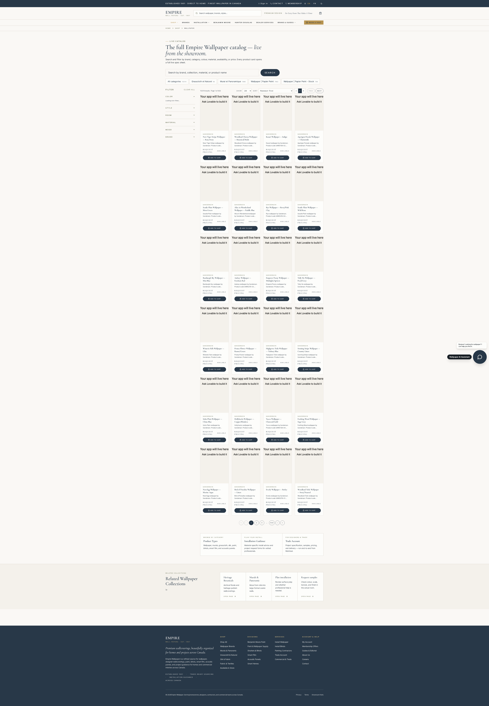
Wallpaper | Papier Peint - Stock (301, 81)
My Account (307, 642)
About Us (306, 655)
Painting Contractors (283, 651)
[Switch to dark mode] (321, 4)
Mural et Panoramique (233, 81)
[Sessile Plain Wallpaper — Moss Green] (214, 183)
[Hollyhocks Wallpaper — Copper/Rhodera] (246, 395)
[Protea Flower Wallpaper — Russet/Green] (246, 324)
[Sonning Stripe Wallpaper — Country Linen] (309, 324)
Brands (186, 22)
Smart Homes (253, 663)
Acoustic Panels (254, 659)
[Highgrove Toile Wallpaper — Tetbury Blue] (277, 324)
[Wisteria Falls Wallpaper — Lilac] (214, 324)
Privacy (298, 695)
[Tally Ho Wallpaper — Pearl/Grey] (309, 254)
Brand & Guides (286, 22)
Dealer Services (265, 22)
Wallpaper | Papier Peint (264, 81)
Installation (200, 22)
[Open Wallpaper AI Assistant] (480, 357)
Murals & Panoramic (228, 651)
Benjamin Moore (222, 22)
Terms (306, 695)
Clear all (189, 90)
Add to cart (215, 158)
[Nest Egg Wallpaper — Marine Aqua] (214, 465)
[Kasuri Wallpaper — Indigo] (277, 113)
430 (272, 522)
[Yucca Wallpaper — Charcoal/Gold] (277, 395)
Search (270, 72)
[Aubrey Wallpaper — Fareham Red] (246, 254)
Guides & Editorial (309, 651)
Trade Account (281, 655)
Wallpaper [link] (189, 28)
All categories (177, 81)
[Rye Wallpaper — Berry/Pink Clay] (277, 183)
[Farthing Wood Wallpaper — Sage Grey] (309, 395)
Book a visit (315, 22)
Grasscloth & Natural (228, 655)
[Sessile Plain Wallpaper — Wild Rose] (309, 183)
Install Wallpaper (281, 642)
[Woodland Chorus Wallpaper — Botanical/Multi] (246, 113)
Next (319, 91)
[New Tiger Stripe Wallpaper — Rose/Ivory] (214, 113)
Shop (173, 22)
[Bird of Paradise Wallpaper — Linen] (246, 465)
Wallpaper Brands (227, 646)
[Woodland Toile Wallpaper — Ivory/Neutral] (309, 465)
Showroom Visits (317, 695)
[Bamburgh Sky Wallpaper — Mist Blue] (214, 254)
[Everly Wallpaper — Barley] (277, 465)
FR (315, 3)
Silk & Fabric (225, 659)
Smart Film (252, 655)
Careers (305, 659)
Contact (305, 663)
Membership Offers (310, 646)
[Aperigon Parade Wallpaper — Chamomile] (309, 113)
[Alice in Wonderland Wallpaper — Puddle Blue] (246, 183)
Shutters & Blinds (255, 651)
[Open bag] (320, 13)
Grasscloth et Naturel (203, 81)
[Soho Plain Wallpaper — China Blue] (214, 395)
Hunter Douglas (243, 22)
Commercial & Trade (283, 659)
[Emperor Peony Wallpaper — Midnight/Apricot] (277, 254)
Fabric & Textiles (227, 663)
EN (309, 3)
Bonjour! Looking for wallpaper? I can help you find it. (470, 345)
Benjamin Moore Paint (256, 642)
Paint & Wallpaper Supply (258, 646)
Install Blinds (280, 646)
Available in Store (227, 668)
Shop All (223, 642)
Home (168, 28)
